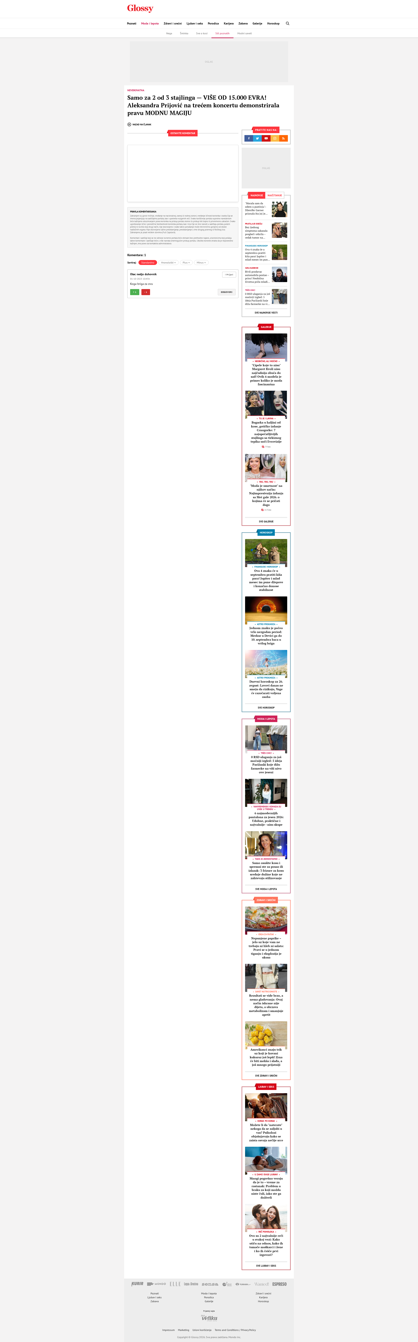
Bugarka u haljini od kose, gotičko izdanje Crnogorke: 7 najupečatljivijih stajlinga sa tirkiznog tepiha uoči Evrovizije (266, 431)
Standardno (147, 262)
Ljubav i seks (195, 23)
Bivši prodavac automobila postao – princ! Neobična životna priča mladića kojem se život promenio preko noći (257, 277)
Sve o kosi (202, 33)
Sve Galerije (266, 521)
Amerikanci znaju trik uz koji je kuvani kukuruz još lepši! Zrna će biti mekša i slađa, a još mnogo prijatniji (266, 1057)
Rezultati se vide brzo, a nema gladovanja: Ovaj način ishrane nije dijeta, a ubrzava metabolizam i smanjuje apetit (266, 1005)
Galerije (257, 23)
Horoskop (273, 23)
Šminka (184, 33)
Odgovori (227, 292)
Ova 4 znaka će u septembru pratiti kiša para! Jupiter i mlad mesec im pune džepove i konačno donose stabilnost (257, 254)
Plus (185, 262)
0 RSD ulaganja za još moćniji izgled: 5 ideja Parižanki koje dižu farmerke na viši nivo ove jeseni (257, 299)
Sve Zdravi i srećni (266, 1075)
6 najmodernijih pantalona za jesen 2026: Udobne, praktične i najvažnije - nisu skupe (266, 818)
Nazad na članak (142, 124)
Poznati (131, 23)
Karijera (229, 23)
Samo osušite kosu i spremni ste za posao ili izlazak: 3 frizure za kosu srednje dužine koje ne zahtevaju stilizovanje (266, 870)
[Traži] (287, 23)
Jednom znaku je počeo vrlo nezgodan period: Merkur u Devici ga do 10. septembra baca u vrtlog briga (266, 635)
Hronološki (167, 262)
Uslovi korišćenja (202, 1330)
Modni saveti (244, 33)
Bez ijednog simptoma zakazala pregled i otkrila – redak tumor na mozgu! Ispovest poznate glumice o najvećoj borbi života (257, 232)
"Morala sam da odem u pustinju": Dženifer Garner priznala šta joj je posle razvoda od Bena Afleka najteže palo (256, 208)
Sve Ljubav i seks (266, 1265)
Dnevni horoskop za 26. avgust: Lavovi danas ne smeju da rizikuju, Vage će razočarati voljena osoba (266, 689)
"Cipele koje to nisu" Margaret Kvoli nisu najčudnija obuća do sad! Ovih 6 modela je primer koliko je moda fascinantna (266, 374)
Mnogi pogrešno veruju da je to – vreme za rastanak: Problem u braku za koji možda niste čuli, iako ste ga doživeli (266, 1187)
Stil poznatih (222, 33)
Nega (169, 33)
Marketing (183, 1330)
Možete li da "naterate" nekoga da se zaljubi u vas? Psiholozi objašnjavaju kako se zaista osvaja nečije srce (266, 1132)
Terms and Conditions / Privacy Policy (235, 1330)
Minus (200, 262)
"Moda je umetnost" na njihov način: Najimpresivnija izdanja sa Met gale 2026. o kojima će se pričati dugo (266, 495)
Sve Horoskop (266, 707)
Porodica (213, 23)
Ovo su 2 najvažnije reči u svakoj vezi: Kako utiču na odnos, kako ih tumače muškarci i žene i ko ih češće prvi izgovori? (266, 1245)
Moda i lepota (150, 23)
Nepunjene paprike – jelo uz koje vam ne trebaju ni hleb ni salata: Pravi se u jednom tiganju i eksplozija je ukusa (266, 947)
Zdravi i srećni (173, 23)
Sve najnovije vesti (266, 312)
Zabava (243, 23)
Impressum (168, 1330)
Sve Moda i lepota (266, 889)
